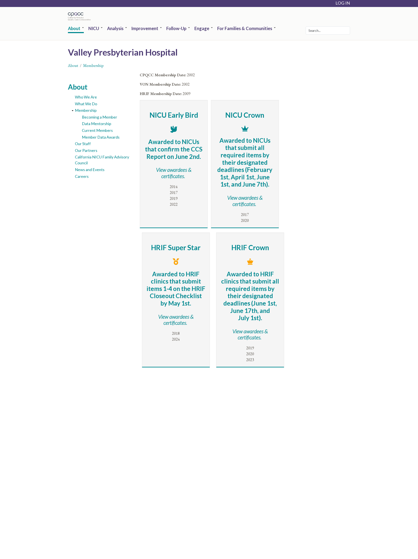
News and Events (89, 169)
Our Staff (83, 143)
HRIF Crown (250, 247)
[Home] (80, 16)
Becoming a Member (99, 117)
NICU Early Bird (174, 115)
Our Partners (86, 150)
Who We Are (86, 97)
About (74, 28)
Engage (201, 28)
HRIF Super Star (176, 247)
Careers (82, 176)
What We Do (86, 103)
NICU (93, 28)
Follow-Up (176, 28)
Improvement (144, 28)
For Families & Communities (244, 28)
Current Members (97, 130)
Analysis (115, 28)
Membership (93, 65)
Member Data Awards (101, 137)
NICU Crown (244, 115)
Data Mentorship (96, 123)
